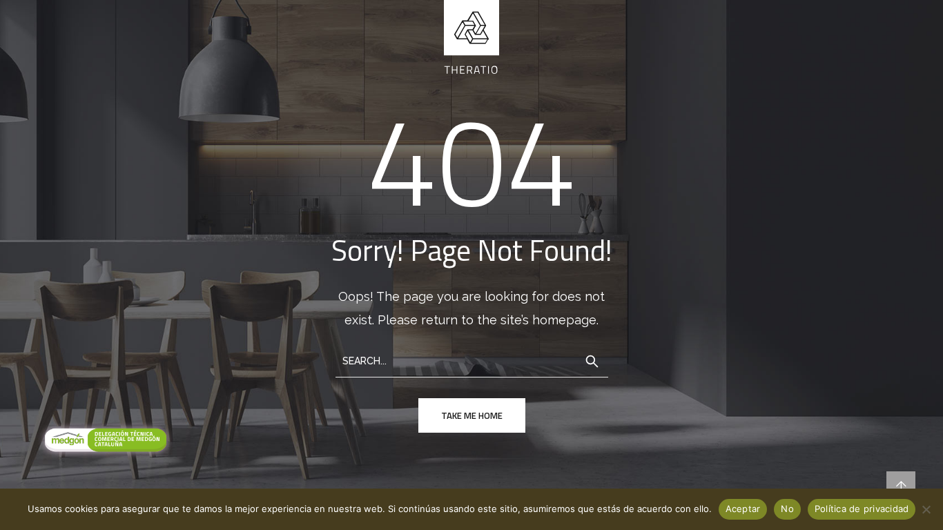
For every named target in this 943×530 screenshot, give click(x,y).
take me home (472, 415)
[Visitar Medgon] (103, 441)
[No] (926, 509)
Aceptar (743, 508)
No (787, 508)
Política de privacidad (862, 508)
